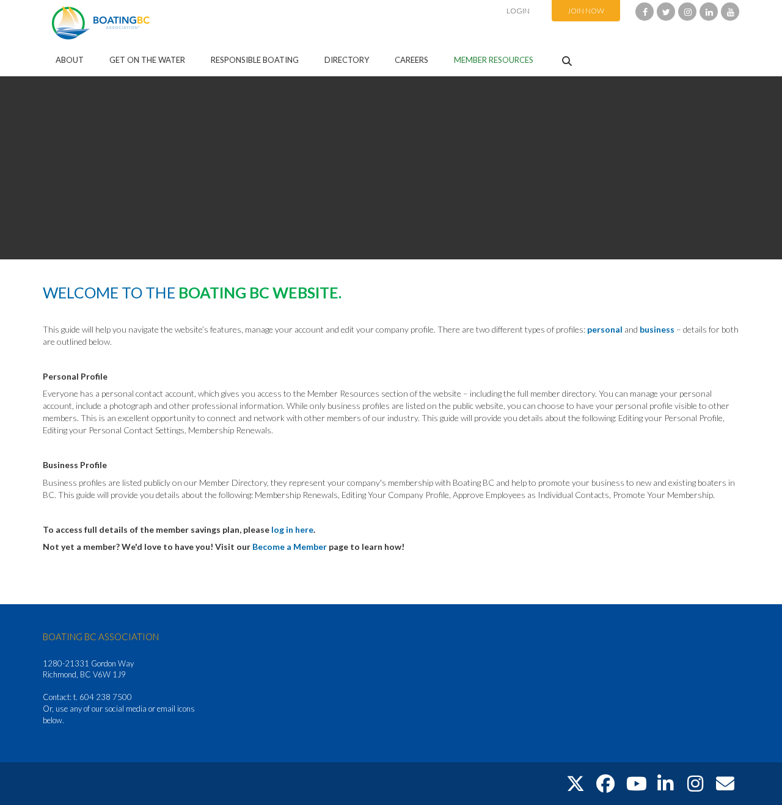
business (658, 329)
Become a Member (289, 546)
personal (605, 329)
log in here (292, 529)
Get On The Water (147, 60)
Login (518, 10)
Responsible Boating (255, 60)
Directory (346, 60)
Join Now (586, 10)
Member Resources (493, 60)
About (70, 60)
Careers (411, 60)
